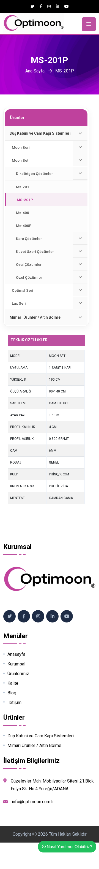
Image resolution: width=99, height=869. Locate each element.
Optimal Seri (22, 290)
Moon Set (20, 160)
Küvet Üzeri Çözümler (35, 251)
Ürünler (17, 117)
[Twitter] (32, 6)
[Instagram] (49, 6)
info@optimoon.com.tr (33, 801)
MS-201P (25, 199)
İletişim (14, 702)
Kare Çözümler (29, 238)
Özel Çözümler (29, 277)
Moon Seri (21, 147)
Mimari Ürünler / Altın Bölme (35, 317)
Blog (11, 693)
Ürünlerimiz (18, 673)
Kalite (12, 683)
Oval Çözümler (29, 264)
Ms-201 (22, 187)
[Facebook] (41, 6)
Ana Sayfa (35, 71)
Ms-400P (24, 225)
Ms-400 (22, 212)
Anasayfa (16, 654)
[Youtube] (66, 6)
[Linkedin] (57, 6)
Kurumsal (16, 664)
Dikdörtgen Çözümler (34, 173)
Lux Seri (19, 303)
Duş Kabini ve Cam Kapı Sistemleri (40, 133)
